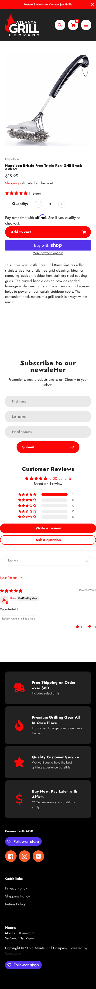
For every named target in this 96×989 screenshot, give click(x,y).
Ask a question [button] (48, 539)
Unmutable (13, 953)
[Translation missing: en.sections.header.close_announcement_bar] (92, 4)
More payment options (48, 253)
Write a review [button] (48, 528)
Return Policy (15, 904)
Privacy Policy (16, 888)
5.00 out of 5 (60, 478)
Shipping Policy (17, 896)
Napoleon (12, 159)
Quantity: (20, 203)
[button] (17, 193)
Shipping (12, 183)
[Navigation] (86, 25)
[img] (11, 591)
